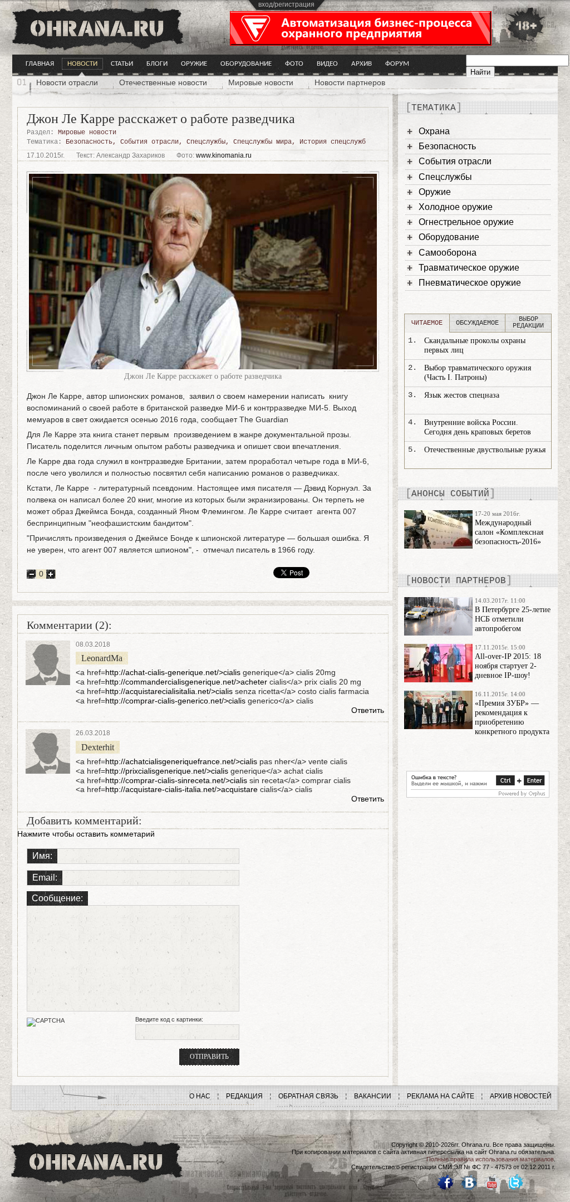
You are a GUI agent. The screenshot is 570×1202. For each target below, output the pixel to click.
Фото (294, 63)
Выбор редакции (528, 322)
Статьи (122, 63)
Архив (361, 63)
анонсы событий (450, 494)
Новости (82, 63)
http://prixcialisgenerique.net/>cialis (166, 770)
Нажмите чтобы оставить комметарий (86, 833)
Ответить (367, 710)
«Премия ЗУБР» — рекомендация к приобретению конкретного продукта (512, 717)
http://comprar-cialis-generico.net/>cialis (175, 700)
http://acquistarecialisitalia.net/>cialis (169, 691)
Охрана (434, 131)
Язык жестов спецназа (461, 395)
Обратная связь (308, 1096)
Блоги (157, 63)
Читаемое (427, 323)
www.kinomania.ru (224, 155)
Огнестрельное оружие (466, 222)
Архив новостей (521, 1096)
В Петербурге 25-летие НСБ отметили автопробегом (513, 619)
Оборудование (246, 63)
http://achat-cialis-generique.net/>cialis (172, 672)
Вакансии (372, 1096)
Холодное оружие (456, 207)
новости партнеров (458, 581)
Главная (40, 63)
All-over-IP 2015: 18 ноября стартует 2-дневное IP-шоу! (508, 666)
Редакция (244, 1096)
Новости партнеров (350, 82)
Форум (397, 63)
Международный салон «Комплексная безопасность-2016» (509, 532)
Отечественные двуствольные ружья (485, 450)
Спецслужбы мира (262, 142)
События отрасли (149, 142)
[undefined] (477, 794)
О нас (199, 1096)
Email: (44, 877)
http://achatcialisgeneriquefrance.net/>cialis (181, 761)
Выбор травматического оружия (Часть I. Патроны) (477, 373)
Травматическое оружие (469, 267)
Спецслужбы (205, 142)
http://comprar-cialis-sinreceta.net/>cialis (176, 780)
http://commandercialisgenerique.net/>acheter (186, 681)
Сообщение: (57, 898)
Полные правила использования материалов (490, 1159)
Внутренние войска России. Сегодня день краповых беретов (477, 427)
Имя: (42, 856)
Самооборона (447, 252)
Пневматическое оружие (470, 282)
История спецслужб (332, 142)
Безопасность (89, 142)
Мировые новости (260, 82)
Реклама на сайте (440, 1096)
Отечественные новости (163, 82)
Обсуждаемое (477, 323)
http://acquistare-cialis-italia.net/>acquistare (181, 789)
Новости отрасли (67, 82)
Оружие (194, 63)
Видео (327, 63)
